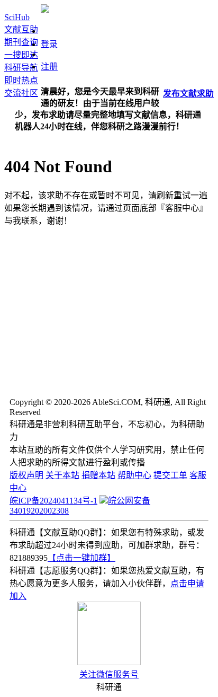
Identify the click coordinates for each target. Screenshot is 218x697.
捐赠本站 (98, 475)
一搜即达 (21, 54)
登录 (49, 44)
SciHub (17, 17)
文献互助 (21, 29)
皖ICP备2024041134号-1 (53, 500)
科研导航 (21, 67)
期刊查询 (21, 42)
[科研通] (45, 9)
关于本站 (62, 475)
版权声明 (26, 475)
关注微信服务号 (109, 674)
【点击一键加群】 (81, 557)
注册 (49, 66)
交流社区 (21, 93)
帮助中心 (134, 475)
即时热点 (21, 80)
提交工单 (170, 475)
